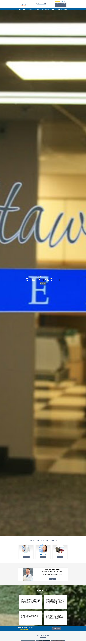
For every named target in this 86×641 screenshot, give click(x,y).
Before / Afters (45, 9)
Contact (65, 9)
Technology (37, 9)
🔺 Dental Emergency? (23, 5)
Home (20, 9)
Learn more (26, 557)
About (24, 9)
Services (30, 9)
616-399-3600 (23, 4)
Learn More (43, 283)
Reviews (52, 9)
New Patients (59, 9)
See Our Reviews (57, 628)
